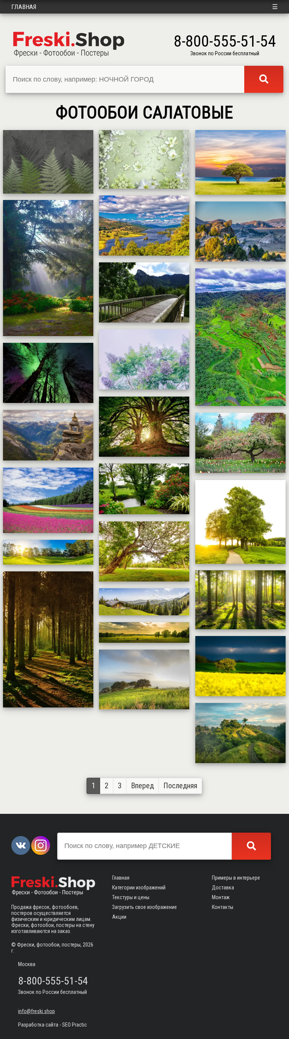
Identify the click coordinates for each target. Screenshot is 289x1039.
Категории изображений (139, 888)
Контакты (222, 907)
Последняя (180, 785)
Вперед (142, 785)
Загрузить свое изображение (144, 907)
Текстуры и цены (130, 897)
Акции (119, 917)
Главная (24, 7)
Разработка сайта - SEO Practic (52, 1025)
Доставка (223, 888)
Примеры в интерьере (236, 878)
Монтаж (221, 897)
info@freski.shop (36, 1011)
